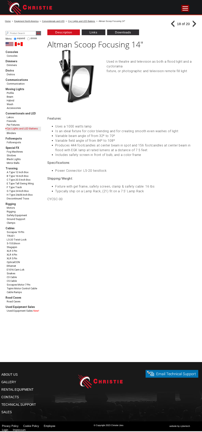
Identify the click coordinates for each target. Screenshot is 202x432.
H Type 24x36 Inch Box (20, 194)
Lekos (10, 117)
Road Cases (13, 297)
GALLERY (8, 382)
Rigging (11, 204)
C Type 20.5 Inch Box (18, 179)
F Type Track (14, 187)
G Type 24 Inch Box (18, 191)
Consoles (12, 52)
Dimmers (11, 61)
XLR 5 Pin (12, 258)
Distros (11, 74)
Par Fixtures (13, 124)
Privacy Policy (10, 425)
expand (21, 38)
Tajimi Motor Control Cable (22, 288)
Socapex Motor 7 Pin (18, 284)
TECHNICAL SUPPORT (18, 404)
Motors (11, 207)
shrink (33, 38)
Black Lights (14, 159)
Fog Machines (15, 151)
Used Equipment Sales (20, 306)
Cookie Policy (31, 425)
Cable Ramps (14, 292)
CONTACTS (10, 397)
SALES (6, 412)
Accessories (14, 108)
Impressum (19, 429)
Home (8, 21)
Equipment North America (26, 21)
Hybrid (10, 100)
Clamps (11, 222)
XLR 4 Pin (12, 254)
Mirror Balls (13, 162)
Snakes (11, 273)
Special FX (12, 147)
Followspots (14, 138)
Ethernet (11, 265)
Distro (10, 70)
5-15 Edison (13, 243)
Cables (10, 228)
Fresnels (11, 121)
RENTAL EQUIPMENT (17, 389)
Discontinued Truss (18, 198)
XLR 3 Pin (12, 250)
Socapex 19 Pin (15, 232)
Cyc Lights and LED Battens (81, 21)
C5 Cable (12, 280)
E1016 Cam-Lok (15, 269)
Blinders (11, 133)
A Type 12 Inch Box (17, 172)
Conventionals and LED (53, 21)
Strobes (11, 155)
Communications (17, 79)
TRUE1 (11, 235)
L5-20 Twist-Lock (17, 239)
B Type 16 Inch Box (17, 175)
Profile (10, 92)
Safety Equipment (17, 215)
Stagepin (12, 247)
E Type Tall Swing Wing (20, 183)
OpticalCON (13, 262)
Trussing (12, 168)
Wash (10, 104)
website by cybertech (179, 426)
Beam (10, 96)
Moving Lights (15, 89)
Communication (16, 83)
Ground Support (16, 219)
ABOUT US (9, 374)
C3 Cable (12, 277)
